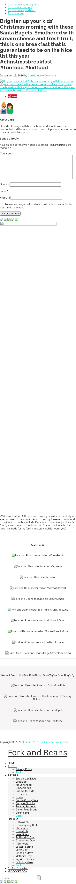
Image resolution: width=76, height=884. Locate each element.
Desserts (21, 794)
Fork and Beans (37, 752)
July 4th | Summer (26, 859)
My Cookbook (17, 871)
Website (5, 197)
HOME (11, 763)
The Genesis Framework (53, 742)
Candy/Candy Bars (27, 800)
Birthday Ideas (24, 862)
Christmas (22, 828)
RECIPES (13, 775)
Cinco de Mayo (24, 852)
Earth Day (21, 849)
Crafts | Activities (18, 868)
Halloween (22, 821)
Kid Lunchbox (24, 784)
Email (4, 191)
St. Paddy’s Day (25, 837)
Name (4, 184)
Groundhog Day (25, 840)
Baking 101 (22, 812)
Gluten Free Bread (26, 809)
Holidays (13, 818)
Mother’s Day (24, 855)
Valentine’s (22, 834)
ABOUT (12, 766)
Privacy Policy (24, 769)
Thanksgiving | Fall (26, 825)
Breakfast (21, 781)
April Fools (22, 843)
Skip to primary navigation (23, 4)
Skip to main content (20, 7)
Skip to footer (16, 13)
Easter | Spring (24, 846)
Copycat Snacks (25, 803)
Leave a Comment (45, 75)
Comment (6, 153)
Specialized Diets (26, 778)
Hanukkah (22, 831)
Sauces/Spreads (26, 806)
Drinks (19, 797)
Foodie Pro (29, 742)
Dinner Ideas (23, 787)
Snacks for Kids (25, 790)
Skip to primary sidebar (21, 10)
